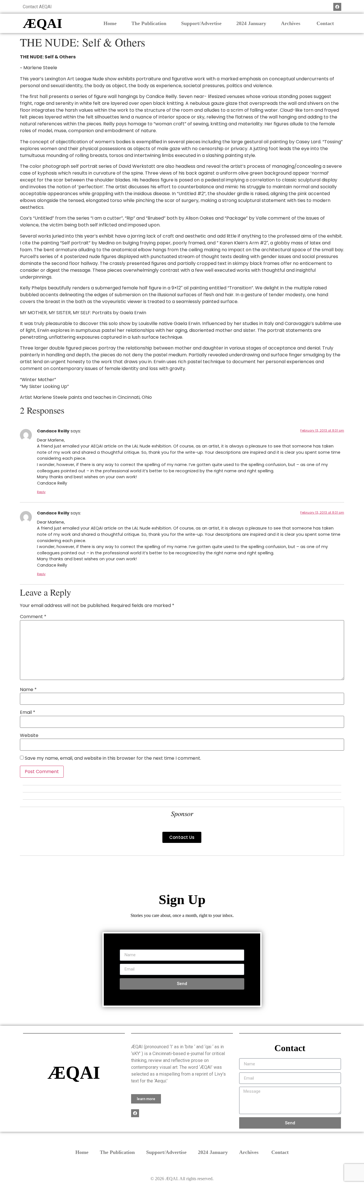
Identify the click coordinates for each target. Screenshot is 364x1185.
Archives (291, 23)
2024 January (251, 23)
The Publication (148, 23)
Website (29, 735)
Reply (41, 492)
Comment (33, 616)
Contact (325, 23)
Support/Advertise (201, 23)
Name (28, 689)
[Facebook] (337, 7)
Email (27, 712)
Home (110, 23)
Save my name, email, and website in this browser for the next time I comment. (113, 758)
